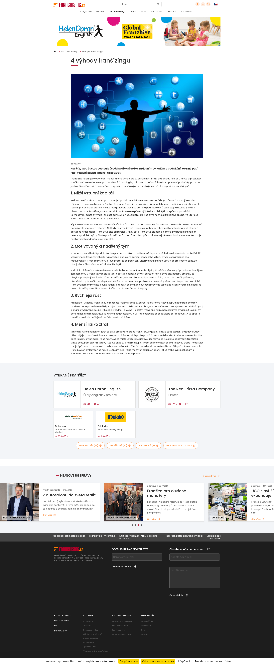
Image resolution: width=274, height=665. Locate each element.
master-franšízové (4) (179, 445)
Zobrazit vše (209, 476)
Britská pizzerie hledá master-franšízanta (203, 537)
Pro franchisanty (120, 625)
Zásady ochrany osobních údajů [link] (213, 661)
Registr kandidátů (139, 11)
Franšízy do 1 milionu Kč (81, 536)
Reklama (172, 11)
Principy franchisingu (92, 51)
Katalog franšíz (85, 11)
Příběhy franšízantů (92, 634)
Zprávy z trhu (89, 646)
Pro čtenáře (156, 11)
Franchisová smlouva (122, 634)
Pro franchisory (119, 630)
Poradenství (186, 11)
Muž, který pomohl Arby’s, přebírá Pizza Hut (118, 537)
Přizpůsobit (184, 661)
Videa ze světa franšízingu (95, 651)
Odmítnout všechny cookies (158, 661)
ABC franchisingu (117, 11)
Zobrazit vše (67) (88, 445)
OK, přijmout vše (129, 661)
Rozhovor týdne (90, 630)
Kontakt (145, 634)
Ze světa (87, 625)
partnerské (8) (147, 445)
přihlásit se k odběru (122, 566)
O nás (143, 630)
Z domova (88, 621)
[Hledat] (158, 4)
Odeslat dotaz (177, 595)
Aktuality (100, 11)
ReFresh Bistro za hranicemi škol (164, 536)
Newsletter (146, 625)
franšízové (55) (118, 445)
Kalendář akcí (147, 621)
